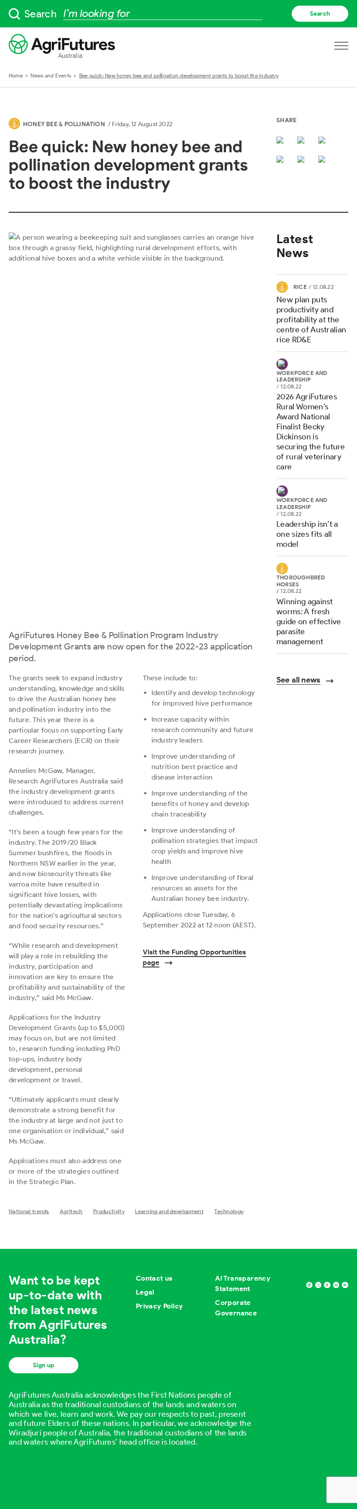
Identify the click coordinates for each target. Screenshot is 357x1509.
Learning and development (169, 1211)
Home (16, 75)
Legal (145, 1292)
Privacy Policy (159, 1306)
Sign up (43, 1365)
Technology (228, 1211)
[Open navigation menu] (341, 46)
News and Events (50, 75)
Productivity (109, 1211)
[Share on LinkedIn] (323, 141)
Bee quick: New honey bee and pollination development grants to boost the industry (179, 75)
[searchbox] (178, 13)
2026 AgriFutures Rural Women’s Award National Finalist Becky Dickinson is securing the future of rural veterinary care (310, 432)
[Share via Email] (281, 160)
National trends (29, 1211)
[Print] (323, 160)
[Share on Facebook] (302, 141)
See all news (298, 680)
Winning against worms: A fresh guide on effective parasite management (308, 621)
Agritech (71, 1211)
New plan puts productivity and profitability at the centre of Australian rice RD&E (311, 320)
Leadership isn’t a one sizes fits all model (307, 534)
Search (320, 13)
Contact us (154, 1278)
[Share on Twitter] (281, 141)
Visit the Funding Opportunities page (194, 957)
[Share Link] (302, 160)
